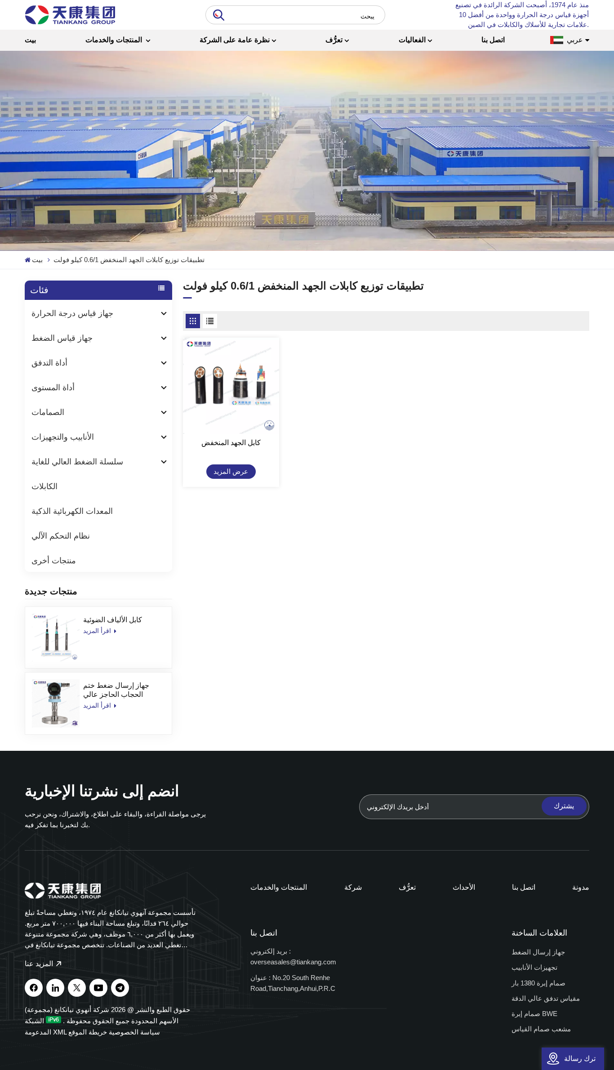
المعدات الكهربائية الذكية (72, 511)
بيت (30, 40)
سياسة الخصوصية (134, 1032)
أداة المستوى (53, 387)
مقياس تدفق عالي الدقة (546, 998)
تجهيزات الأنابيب (534, 967)
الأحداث (464, 887)
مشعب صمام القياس (541, 1029)
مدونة (580, 887)
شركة (353, 887)
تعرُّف (334, 40)
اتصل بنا (493, 40)
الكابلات (44, 486)
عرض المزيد (231, 471)
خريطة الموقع (87, 1032)
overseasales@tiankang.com (293, 962)
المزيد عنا (40, 963)
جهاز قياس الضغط (62, 338)
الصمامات (47, 412)
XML (60, 1032)
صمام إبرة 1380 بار (538, 983)
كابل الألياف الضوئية (112, 620)
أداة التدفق (49, 362)
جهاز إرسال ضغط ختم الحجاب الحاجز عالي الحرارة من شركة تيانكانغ (120, 690)
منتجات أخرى (53, 560)
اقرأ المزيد (98, 631)
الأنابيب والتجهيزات (62, 436)
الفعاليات (412, 40)
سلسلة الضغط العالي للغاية (77, 461)
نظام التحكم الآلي (60, 535)
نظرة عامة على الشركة (235, 40)
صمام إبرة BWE (534, 1013)
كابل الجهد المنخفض (231, 442)
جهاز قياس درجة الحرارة (72, 313)
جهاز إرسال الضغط (538, 952)
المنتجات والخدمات (114, 40)
